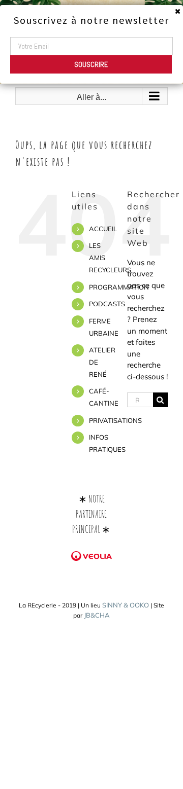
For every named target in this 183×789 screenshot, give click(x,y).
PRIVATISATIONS (115, 420)
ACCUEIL (103, 229)
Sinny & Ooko (125, 605)
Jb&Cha (97, 615)
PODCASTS (107, 304)
